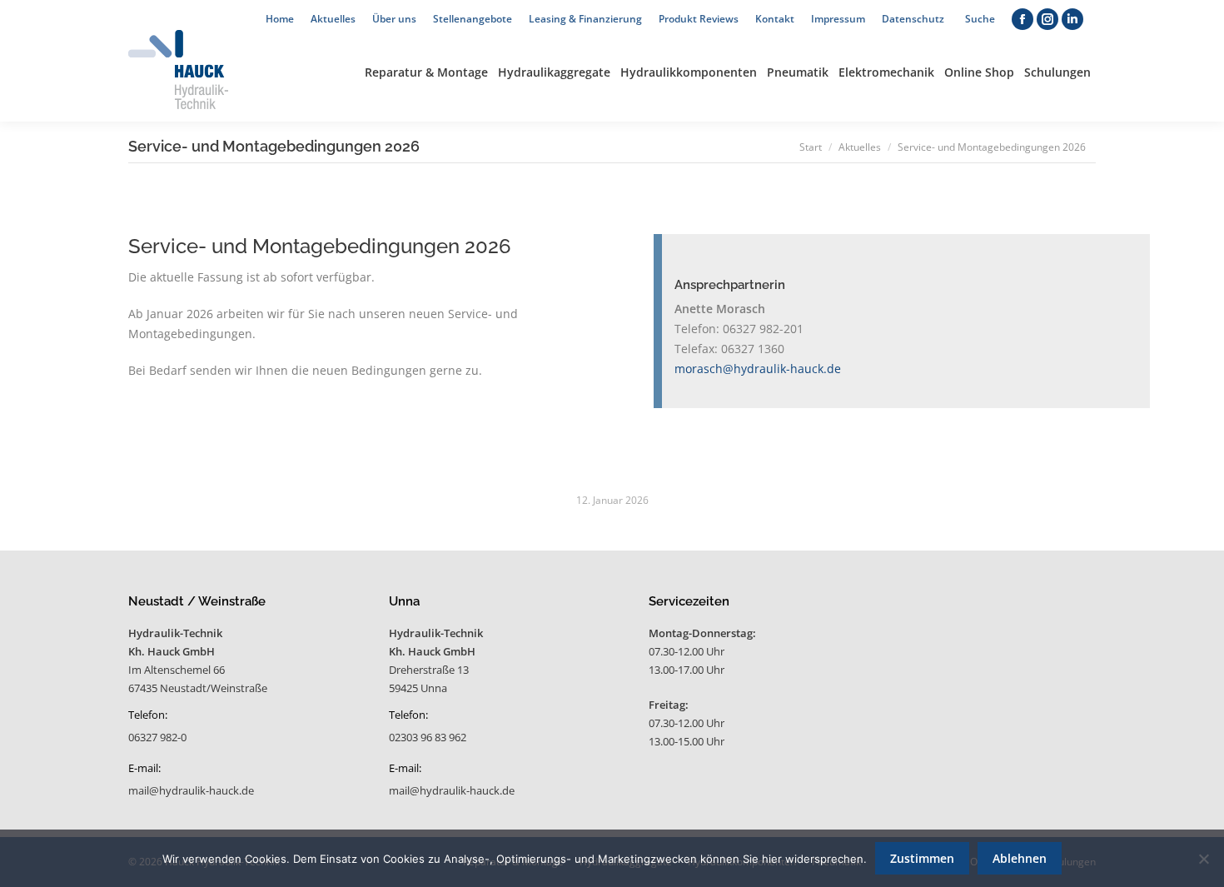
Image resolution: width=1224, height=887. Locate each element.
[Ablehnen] (1203, 858)
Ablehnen (1020, 858)
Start (810, 147)
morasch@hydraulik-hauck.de (757, 368)
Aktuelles (859, 147)
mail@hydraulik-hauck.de (191, 790)
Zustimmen (922, 858)
